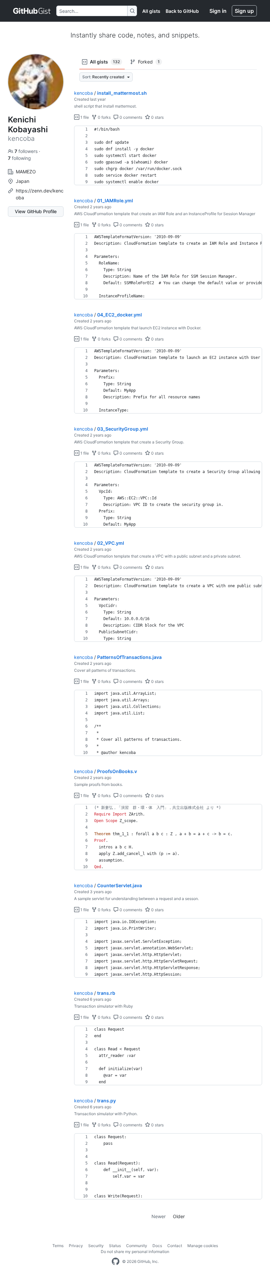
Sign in (218, 11)
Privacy (76, 1245)
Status (115, 1245)
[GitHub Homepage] (116, 1261)
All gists (151, 11)
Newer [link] (158, 1216)
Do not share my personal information (135, 1251)
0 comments (130, 117)
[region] (168, 155)
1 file (84, 117)
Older (179, 1216)
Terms (58, 1245)
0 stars (157, 117)
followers (26, 151)
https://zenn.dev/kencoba (40, 194)
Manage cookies (202, 1245)
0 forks (104, 117)
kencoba (83, 93)
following (19, 158)
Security (96, 1245)
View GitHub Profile (36, 211)
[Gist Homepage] (32, 11)
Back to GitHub (182, 11)
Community (136, 1245)
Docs (157, 1245)
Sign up (244, 11)
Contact (174, 1245)
